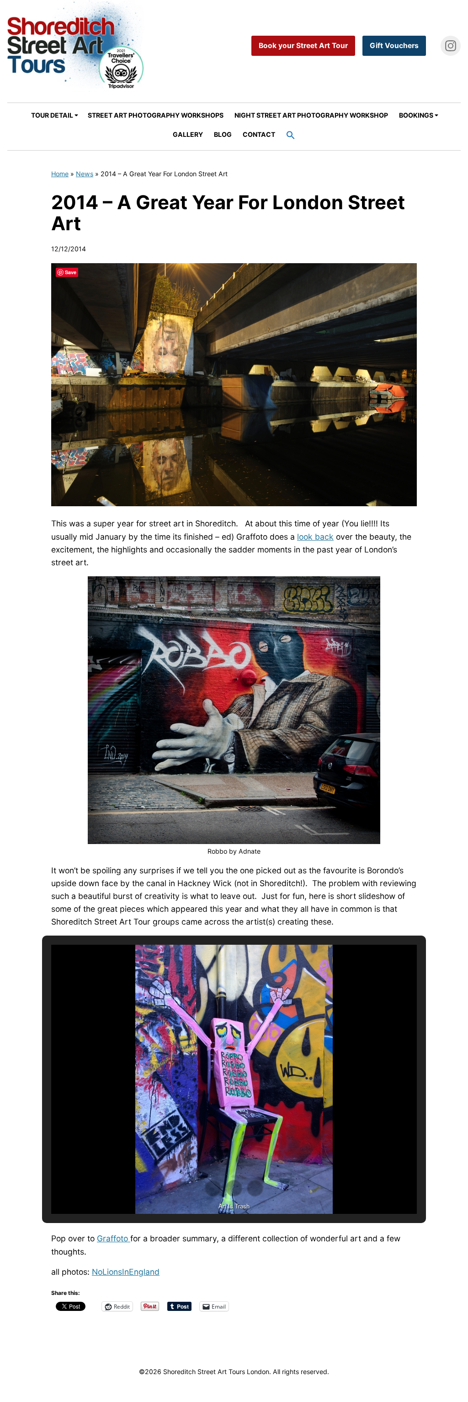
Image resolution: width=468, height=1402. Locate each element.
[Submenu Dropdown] (76, 115)
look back (315, 536)
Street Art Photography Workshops (155, 115)
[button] (291, 136)
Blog (223, 134)
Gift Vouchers (394, 45)
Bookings (416, 115)
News (84, 174)
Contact (259, 134)
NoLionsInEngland (126, 1272)
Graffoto (113, 1238)
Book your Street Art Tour (303, 45)
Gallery (188, 134)
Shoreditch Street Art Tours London (75, 46)
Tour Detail (52, 115)
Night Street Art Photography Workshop (311, 115)
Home (60, 174)
